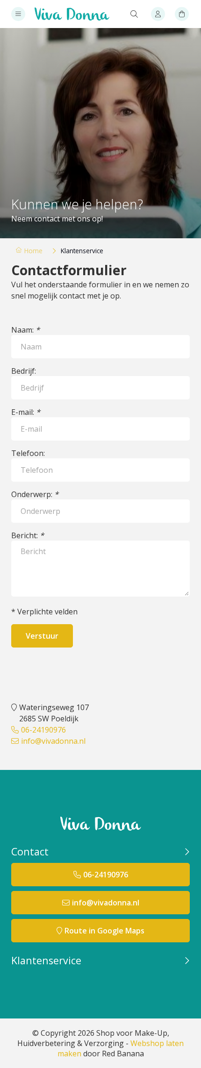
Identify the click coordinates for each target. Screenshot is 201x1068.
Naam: (25, 330)
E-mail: (25, 412)
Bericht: (27, 535)
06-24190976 (43, 730)
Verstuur (42, 636)
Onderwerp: (34, 494)
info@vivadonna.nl (53, 741)
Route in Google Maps (104, 931)
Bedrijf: (23, 371)
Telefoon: (28, 453)
